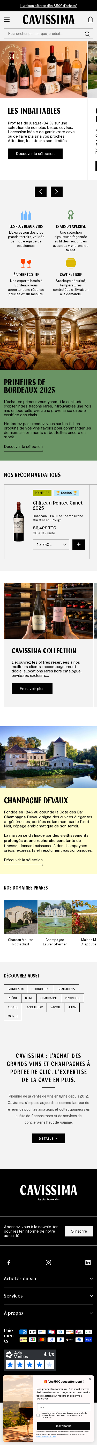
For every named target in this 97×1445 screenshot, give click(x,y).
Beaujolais (66, 989)
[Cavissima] (48, 19)
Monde (13, 1016)
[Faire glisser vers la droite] (57, 192)
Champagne (48, 998)
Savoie (55, 1007)
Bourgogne (41, 989)
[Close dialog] (90, 1379)
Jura (72, 1007)
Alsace (13, 1007)
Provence (72, 998)
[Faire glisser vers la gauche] (41, 192)
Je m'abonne (63, 1425)
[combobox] (48, 33)
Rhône (13, 998)
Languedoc (34, 1007)
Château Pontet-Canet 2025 (58, 505)
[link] (26, 230)
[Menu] (6, 19)
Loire (29, 998)
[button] (90, 19)
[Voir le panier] (90, 19)
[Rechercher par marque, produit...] (87, 34)
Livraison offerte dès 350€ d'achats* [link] (48, 6)
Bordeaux (16, 989)
